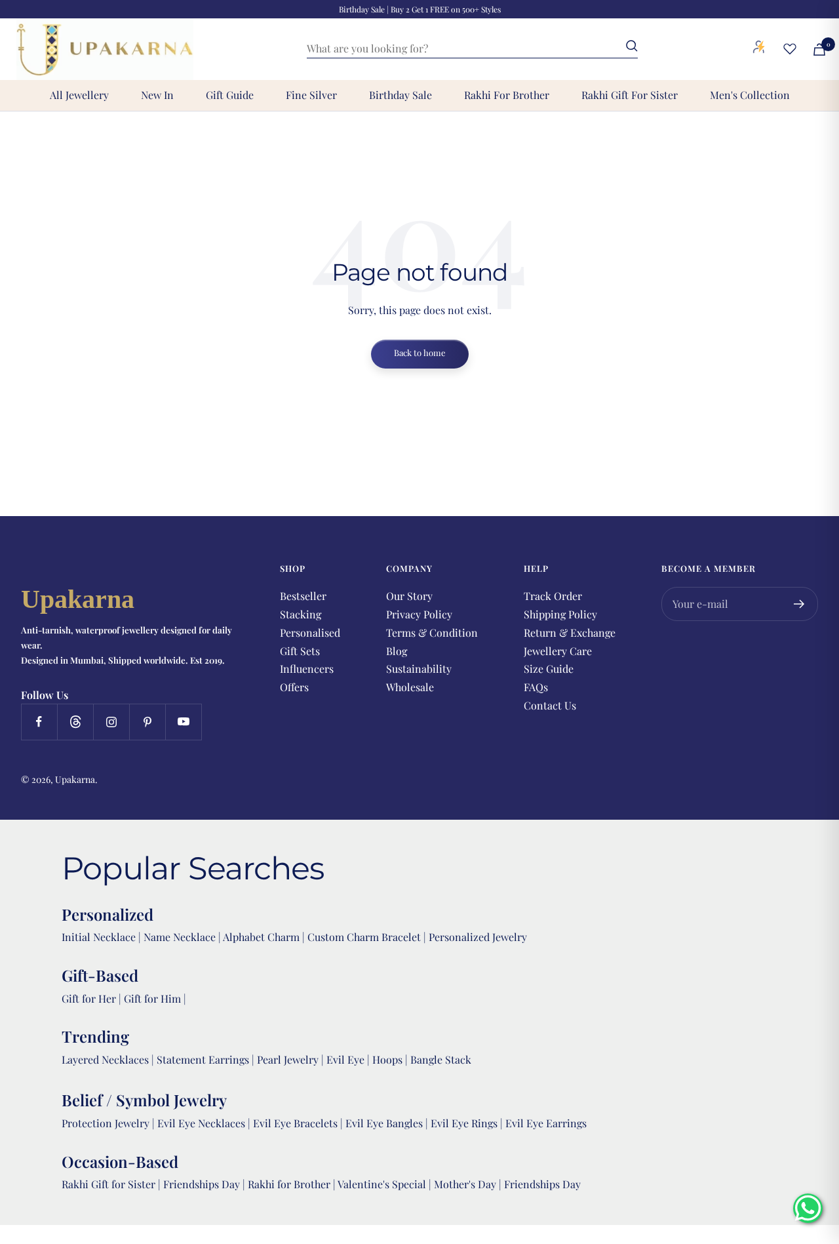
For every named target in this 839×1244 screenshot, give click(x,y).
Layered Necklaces (105, 1059)
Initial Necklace (99, 937)
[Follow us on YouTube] (183, 722)
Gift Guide (230, 95)
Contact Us (550, 705)
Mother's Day (466, 1184)
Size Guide (549, 668)
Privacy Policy (419, 614)
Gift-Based (100, 975)
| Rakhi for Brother (288, 1184)
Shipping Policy (560, 614)
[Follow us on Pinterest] (147, 722)
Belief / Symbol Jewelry (144, 1099)
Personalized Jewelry (478, 937)
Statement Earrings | (207, 1059)
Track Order (553, 596)
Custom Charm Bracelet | (368, 937)
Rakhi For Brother (506, 95)
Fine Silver (311, 95)
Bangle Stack (440, 1059)
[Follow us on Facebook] (39, 722)
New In (157, 95)
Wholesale (410, 687)
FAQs (536, 687)
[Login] (759, 49)
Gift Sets (300, 651)
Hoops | (391, 1059)
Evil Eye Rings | (468, 1123)
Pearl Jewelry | (291, 1059)
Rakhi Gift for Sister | (111, 1184)
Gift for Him (152, 998)
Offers (294, 687)
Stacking (300, 614)
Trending (95, 1036)
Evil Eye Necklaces (201, 1123)
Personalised (310, 632)
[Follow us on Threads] (75, 722)
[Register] (799, 604)
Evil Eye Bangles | (388, 1123)
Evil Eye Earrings (546, 1123)
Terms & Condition (432, 632)
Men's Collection (750, 95)
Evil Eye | (349, 1059)
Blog (396, 651)
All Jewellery (79, 95)
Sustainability (419, 668)
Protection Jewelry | (109, 1123)
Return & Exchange (569, 632)
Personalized (107, 914)
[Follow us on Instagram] (111, 722)
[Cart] (819, 49)
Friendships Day (203, 1184)
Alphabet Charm (261, 937)
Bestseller (303, 596)
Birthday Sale (400, 95)
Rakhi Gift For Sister (629, 95)
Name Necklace (178, 937)
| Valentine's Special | (383, 1184)
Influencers (307, 668)
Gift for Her (89, 998)
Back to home (420, 352)
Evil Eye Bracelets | (299, 1123)
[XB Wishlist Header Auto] (790, 48)
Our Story (409, 596)
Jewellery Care (558, 651)
